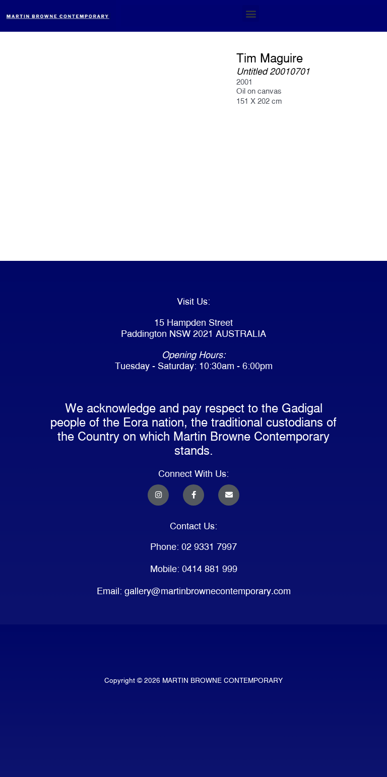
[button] (250, 13)
